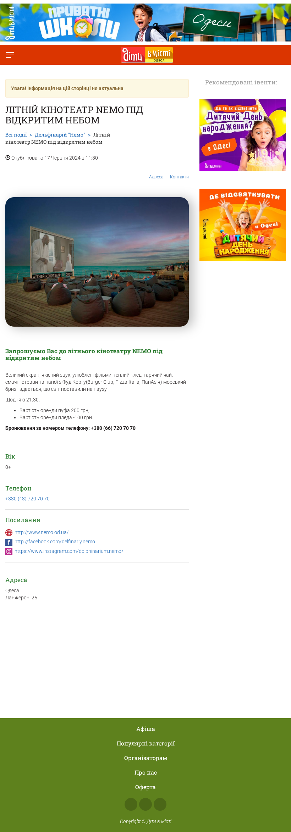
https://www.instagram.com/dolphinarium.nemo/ (69, 551)
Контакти (179, 176)
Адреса (156, 176)
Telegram (160, 804)
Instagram (145, 804)
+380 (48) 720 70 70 (27, 498)
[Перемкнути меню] (10, 55)
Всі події (16, 134)
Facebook (131, 804)
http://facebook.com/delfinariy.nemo (55, 541)
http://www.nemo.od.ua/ (42, 532)
